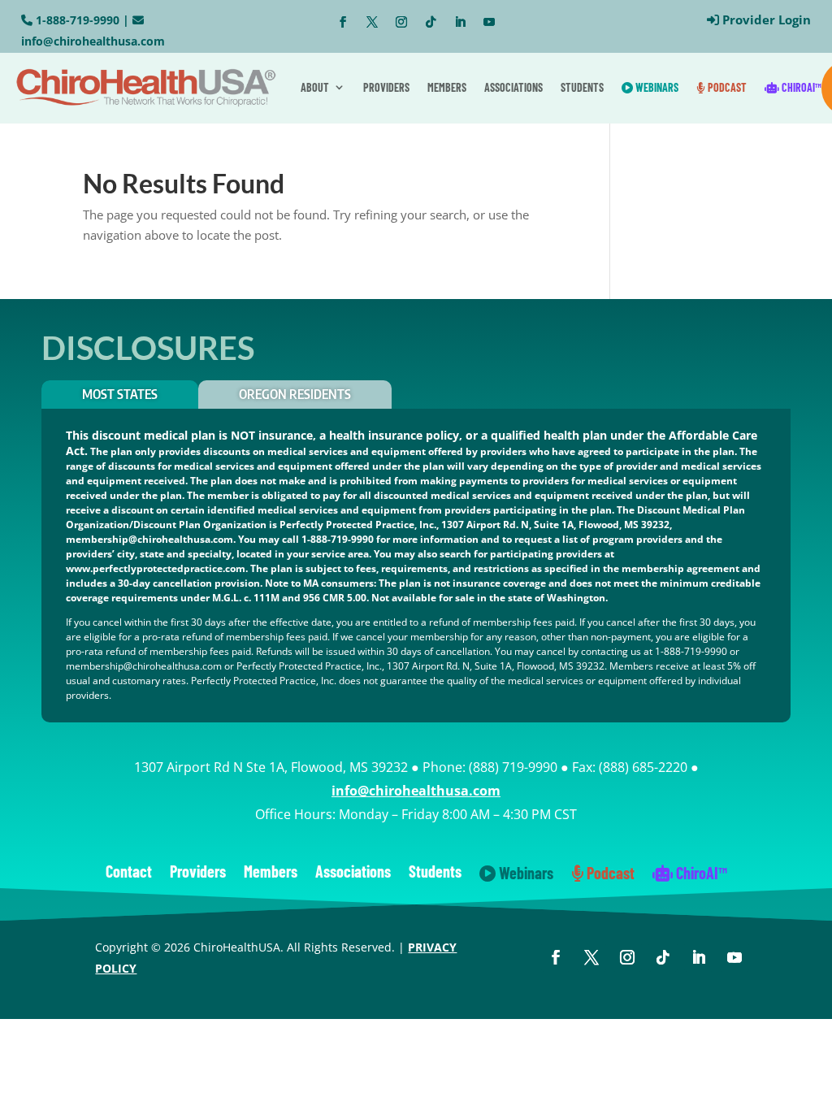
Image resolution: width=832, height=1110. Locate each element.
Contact (129, 873)
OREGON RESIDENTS (295, 394)
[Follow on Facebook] (343, 22)
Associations (513, 87)
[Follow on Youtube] (489, 22)
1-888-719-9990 (77, 20)
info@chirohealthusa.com (93, 41)
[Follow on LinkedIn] (459, 22)
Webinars (655, 87)
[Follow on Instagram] (401, 22)
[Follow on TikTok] (430, 22)
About (315, 87)
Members (446, 87)
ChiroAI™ (800, 87)
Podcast (726, 87)
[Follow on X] (372, 22)
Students (582, 87)
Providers (386, 87)
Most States (120, 394)
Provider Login (766, 19)
